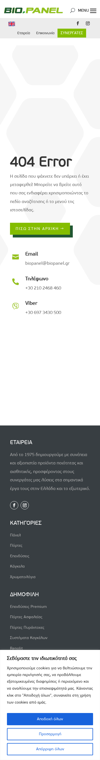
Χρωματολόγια (23, 577)
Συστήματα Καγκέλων (29, 637)
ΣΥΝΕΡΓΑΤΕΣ (72, 33)
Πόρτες (16, 545)
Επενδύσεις (19, 556)
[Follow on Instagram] (88, 23)
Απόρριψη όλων (50, 749)
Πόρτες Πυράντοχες (27, 627)
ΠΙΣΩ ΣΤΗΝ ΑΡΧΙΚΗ (37, 228)
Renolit (16, 648)
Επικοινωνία (45, 33)
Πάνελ (15, 535)
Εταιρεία (23, 33)
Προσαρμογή (50, 734)
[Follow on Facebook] (78, 23)
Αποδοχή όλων (50, 719)
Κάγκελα (17, 566)
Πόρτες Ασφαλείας (26, 617)
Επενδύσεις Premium (28, 606)
